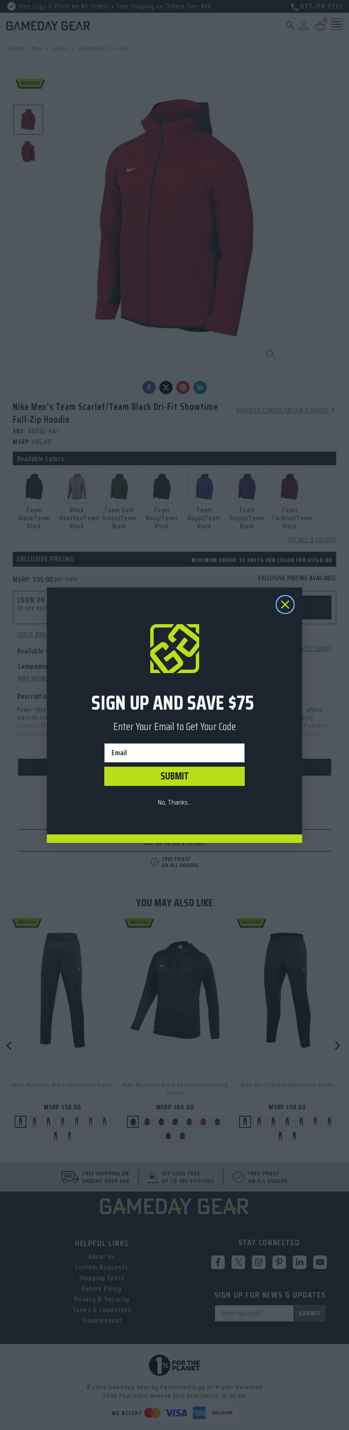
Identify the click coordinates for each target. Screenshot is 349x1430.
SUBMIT (174, 776)
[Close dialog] (285, 604)
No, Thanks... (174, 802)
